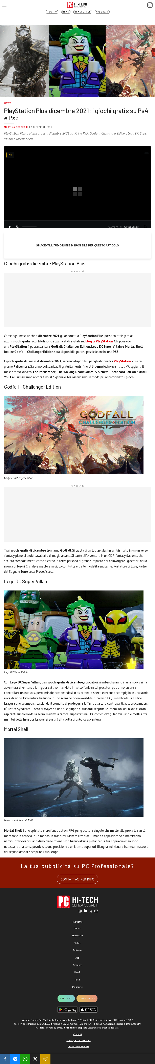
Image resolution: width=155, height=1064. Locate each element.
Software (77, 950)
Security (77, 964)
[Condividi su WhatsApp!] (25, 1059)
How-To (52, 12)
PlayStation (123, 361)
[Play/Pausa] (9, 226)
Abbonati (102, 12)
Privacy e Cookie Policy (78, 1040)
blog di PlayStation (99, 341)
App (77, 957)
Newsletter (82, 12)
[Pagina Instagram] (150, 5)
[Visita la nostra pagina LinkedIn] (85, 911)
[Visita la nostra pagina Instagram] (80, 911)
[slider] (29, 226)
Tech (77, 979)
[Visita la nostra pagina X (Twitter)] (90, 911)
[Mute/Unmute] (17, 226)
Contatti (77, 1034)
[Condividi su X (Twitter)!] (35, 1059)
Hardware (77, 935)
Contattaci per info (77, 879)
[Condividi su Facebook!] (5, 1059)
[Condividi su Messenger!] (15, 1059)
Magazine (77, 986)
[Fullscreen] (145, 226)
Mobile (77, 942)
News (65, 12)
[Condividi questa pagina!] (45, 1059)
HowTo (77, 972)
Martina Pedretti (16, 127)
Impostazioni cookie (78, 1046)
